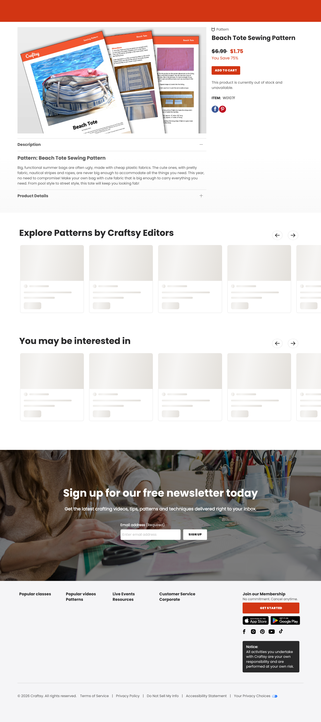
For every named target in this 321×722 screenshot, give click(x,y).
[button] (215, 109)
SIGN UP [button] (195, 534)
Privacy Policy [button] (128, 696)
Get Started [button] (271, 608)
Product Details (32, 196)
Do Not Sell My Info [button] (163, 696)
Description (29, 144)
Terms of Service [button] (94, 696)
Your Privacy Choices (252, 696)
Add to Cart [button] (226, 70)
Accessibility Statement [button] (206, 696)
